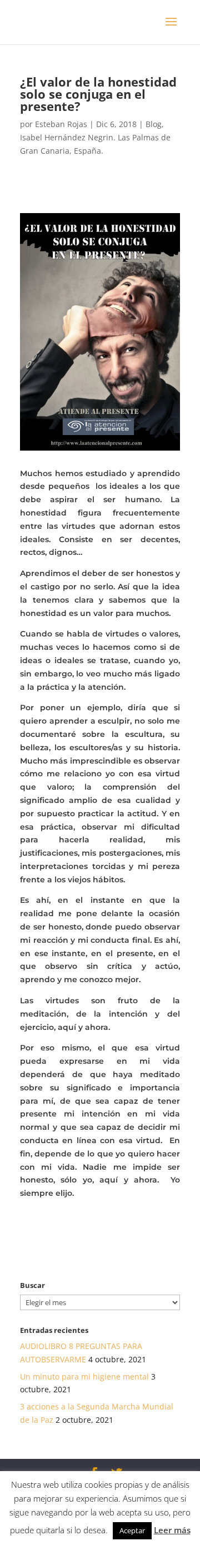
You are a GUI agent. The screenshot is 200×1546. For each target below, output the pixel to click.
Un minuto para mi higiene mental (84, 1376)
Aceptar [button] (132, 1530)
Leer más (172, 1529)
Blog (154, 124)
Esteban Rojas (61, 124)
